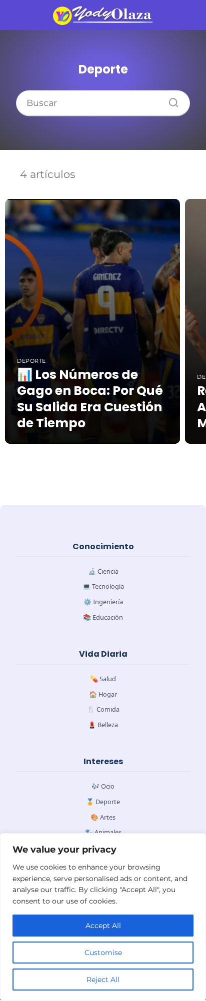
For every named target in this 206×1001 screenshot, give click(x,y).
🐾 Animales (103, 832)
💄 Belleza (103, 724)
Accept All (103, 925)
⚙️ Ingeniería (103, 601)
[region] (103, 917)
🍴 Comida (103, 709)
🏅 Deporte (103, 801)
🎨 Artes (103, 817)
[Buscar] (170, 100)
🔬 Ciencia (103, 571)
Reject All (103, 979)
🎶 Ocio (103, 786)
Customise (103, 952)
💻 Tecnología (103, 586)
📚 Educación (103, 617)
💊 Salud (103, 678)
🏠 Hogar (103, 694)
